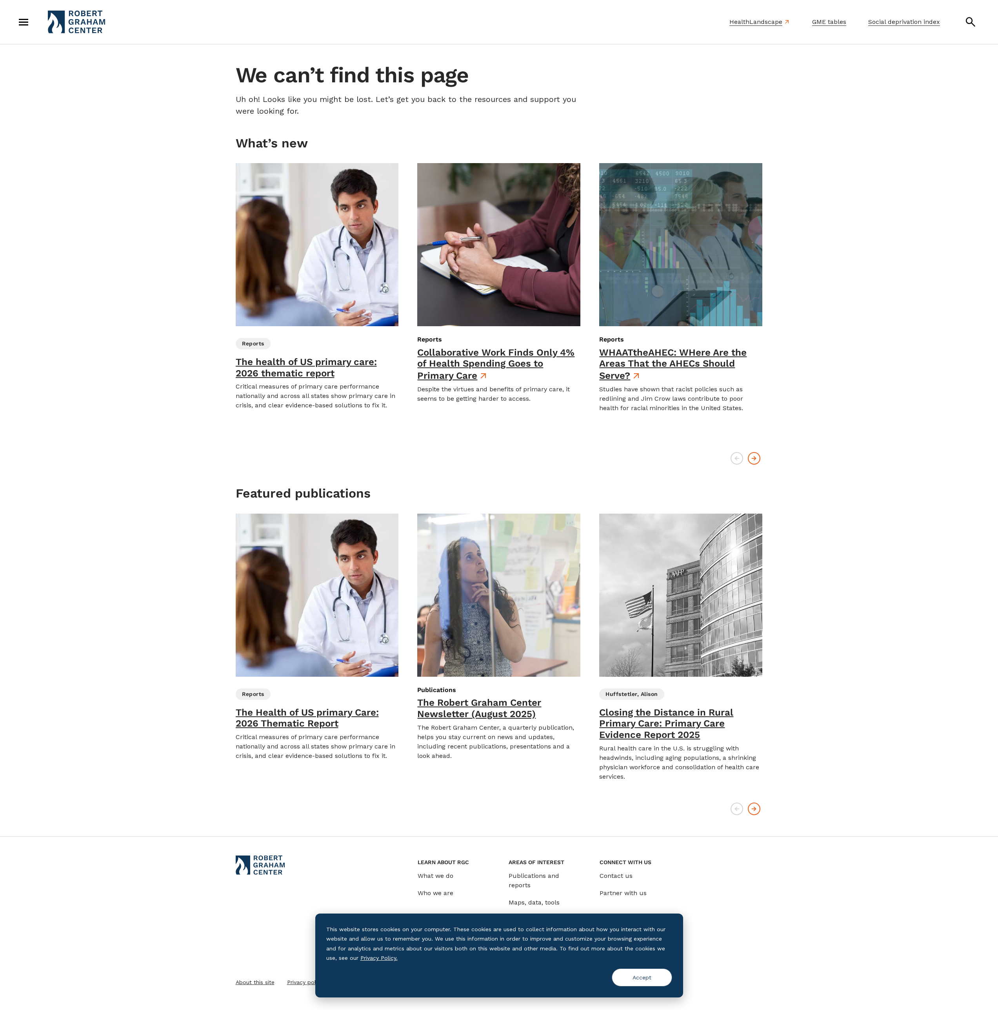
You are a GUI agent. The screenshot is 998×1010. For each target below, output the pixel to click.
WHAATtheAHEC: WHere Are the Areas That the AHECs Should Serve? (673, 364)
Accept (642, 977)
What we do (435, 875)
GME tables (829, 21)
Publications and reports (534, 880)
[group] (317, 287)
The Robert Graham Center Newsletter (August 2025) (479, 708)
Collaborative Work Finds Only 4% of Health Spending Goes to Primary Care (495, 364)
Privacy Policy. (379, 958)
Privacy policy (305, 982)
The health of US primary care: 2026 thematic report (306, 367)
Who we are (435, 893)
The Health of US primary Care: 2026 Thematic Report (307, 718)
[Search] (970, 22)
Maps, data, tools (534, 902)
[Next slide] (754, 458)
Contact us (616, 875)
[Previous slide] (736, 458)
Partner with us (623, 893)
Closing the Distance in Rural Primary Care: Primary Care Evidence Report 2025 (666, 724)
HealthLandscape (755, 21)
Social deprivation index (904, 21)
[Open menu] (23, 22)
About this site (255, 982)
